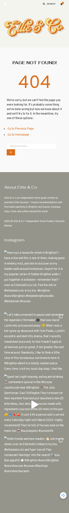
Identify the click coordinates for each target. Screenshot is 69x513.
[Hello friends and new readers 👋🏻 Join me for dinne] (34, 466)
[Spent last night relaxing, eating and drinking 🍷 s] (34, 404)
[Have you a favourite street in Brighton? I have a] (34, 280)
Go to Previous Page (21, 129)
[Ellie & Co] (34, 28)
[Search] (44, 4)
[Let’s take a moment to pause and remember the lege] (34, 342)
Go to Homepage (18, 135)
